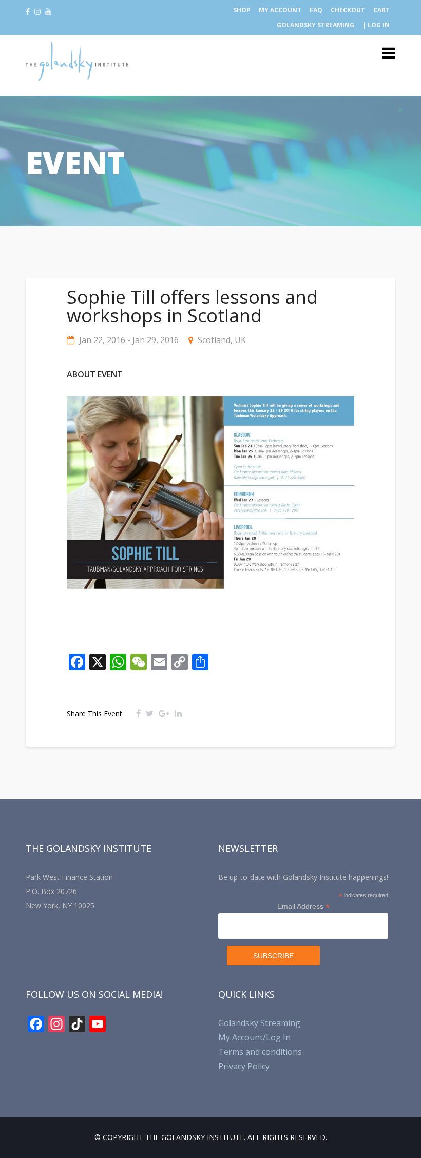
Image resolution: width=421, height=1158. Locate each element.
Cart (381, 10)
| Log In (376, 25)
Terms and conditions (260, 1051)
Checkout (348, 10)
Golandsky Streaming (315, 25)
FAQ (316, 10)
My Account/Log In (254, 1037)
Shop (242, 10)
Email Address (303, 907)
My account (280, 10)
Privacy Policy (244, 1066)
